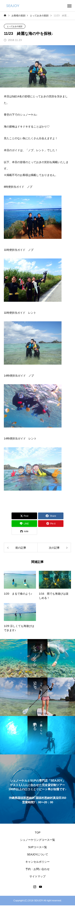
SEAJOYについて (37, 854)
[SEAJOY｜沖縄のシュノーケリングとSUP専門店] (13, 5)
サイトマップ (37, 876)
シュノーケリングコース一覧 (37, 839)
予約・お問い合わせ (37, 869)
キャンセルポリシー (37, 861)
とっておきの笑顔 (14, 26)
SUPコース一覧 (37, 847)
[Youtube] (40, 887)
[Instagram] (35, 887)
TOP (37, 832)
